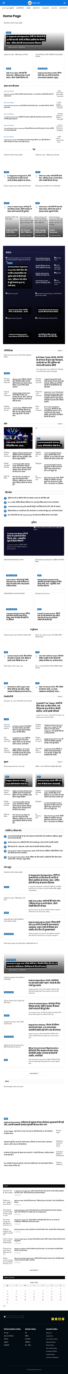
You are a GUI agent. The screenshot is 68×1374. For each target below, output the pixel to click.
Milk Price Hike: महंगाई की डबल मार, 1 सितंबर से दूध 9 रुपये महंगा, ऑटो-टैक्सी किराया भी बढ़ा (18, 75)
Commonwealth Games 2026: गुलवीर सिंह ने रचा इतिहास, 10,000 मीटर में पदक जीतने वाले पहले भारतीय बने (54, 456)
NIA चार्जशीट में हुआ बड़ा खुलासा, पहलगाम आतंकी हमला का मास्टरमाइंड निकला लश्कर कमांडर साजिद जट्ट (28, 1164)
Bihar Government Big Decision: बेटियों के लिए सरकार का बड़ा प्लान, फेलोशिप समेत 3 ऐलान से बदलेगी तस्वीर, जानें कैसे (44, 1052)
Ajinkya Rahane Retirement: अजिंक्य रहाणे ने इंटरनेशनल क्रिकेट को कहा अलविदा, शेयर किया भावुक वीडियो (22, 456)
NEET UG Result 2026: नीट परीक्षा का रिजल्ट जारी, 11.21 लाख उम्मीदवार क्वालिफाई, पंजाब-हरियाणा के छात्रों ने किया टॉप (51, 689)
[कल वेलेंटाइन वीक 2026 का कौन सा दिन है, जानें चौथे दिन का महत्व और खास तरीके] (48, 326)
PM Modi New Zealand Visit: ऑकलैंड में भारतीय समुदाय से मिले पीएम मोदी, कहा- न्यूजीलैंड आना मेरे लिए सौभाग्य (49, 583)
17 (7, 1297)
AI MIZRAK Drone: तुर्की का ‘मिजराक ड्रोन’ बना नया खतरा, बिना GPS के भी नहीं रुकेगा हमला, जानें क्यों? (21, 741)
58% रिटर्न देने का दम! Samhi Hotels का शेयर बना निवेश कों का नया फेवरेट (33, 515)
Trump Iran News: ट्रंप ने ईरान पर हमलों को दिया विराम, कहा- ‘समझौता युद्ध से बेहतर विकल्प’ (17, 537)
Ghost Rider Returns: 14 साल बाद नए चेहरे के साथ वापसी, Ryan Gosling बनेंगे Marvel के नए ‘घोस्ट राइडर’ (43, 259)
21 (43, 1297)
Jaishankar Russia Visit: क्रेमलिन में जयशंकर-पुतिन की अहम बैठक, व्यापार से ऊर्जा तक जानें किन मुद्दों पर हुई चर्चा (28, 118)
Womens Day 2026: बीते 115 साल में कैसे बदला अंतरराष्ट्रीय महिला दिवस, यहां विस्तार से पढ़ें (50, 785)
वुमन (7, 776)
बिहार (6, 1060)
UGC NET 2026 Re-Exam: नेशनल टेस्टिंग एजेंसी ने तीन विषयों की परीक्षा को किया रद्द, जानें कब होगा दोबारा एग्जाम (51, 658)
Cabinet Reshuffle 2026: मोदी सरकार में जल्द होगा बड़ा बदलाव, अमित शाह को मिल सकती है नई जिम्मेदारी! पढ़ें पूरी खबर (54, 383)
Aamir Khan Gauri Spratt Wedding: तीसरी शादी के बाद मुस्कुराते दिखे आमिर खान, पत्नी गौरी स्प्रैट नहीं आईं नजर (44, 282)
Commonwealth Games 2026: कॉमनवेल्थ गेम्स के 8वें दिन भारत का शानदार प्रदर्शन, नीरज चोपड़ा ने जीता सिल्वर (49, 447)
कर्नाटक (8, 32)
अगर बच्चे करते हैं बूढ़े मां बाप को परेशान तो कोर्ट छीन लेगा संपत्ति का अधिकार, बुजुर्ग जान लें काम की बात (35, 837)
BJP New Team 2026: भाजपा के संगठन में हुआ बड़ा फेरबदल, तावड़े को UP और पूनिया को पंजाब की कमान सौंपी (49, 361)
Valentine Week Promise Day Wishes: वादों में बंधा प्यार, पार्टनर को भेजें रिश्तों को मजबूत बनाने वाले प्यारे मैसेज (19, 335)
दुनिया (39, 575)
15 (51, 1294)
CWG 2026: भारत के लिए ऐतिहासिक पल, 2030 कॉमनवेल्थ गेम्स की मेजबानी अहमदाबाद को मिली (18, 447)
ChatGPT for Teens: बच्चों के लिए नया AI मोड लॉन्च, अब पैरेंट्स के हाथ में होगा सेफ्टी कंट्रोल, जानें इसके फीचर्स (49, 707)
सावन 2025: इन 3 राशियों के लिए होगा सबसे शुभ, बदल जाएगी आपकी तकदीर (33, 842)
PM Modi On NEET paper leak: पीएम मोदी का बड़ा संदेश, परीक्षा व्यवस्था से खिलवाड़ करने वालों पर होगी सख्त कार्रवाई (19, 689)
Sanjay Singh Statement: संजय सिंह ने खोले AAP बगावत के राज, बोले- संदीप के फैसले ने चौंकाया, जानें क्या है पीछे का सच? (22, 397)
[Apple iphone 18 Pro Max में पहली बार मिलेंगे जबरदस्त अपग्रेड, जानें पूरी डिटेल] (39, 739)
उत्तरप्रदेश (7, 203)
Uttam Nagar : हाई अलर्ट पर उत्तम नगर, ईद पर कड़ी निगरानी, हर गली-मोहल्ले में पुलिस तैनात (28, 1132)
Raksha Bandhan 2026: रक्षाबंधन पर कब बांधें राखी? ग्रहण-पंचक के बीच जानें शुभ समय (44, 983)
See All (60, 350)
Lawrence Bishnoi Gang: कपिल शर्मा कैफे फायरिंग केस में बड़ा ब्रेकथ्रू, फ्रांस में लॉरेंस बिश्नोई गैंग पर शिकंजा (18, 617)
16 (60, 1294)
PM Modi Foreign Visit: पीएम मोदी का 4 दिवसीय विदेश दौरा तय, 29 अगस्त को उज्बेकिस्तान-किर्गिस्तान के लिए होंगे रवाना (32, 964)
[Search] (64, 3)
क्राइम (6, 1118)
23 (60, 1297)
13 (34, 1294)
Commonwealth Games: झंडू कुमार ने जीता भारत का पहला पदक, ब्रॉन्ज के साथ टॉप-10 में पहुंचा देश (53, 468)
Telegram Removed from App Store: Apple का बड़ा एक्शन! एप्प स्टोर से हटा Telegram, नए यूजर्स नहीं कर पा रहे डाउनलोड (54, 729)
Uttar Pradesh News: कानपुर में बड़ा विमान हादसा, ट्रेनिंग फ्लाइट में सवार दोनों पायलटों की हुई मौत (19, 209)
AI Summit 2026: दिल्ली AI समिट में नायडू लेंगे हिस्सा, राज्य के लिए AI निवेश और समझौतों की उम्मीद (53, 752)
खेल (7, 438)
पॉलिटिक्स (7, 373)
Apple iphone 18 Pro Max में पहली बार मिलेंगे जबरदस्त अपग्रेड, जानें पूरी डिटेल (53, 741)
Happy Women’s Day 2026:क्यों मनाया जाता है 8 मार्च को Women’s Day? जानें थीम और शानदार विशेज (18, 785)
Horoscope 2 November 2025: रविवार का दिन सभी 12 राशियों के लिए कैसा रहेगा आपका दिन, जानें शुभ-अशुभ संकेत (35, 858)
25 (16, 1300)
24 (7, 1300)
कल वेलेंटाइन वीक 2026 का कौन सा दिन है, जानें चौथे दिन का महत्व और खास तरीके (48, 335)
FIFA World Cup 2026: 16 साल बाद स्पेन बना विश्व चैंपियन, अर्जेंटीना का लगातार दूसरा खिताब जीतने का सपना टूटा (22, 480)
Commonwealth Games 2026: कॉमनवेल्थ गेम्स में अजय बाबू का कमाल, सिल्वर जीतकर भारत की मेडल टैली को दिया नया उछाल (21, 468)
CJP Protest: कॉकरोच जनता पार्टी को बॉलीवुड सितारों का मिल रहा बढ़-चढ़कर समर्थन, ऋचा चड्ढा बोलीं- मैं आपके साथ (22, 412)
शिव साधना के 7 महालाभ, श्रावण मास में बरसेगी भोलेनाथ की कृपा (29, 847)
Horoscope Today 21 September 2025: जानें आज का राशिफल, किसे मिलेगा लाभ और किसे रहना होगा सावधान (35, 852)
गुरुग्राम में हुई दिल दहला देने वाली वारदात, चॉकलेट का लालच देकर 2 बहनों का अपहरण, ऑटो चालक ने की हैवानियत (28, 1143)
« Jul (4, 1306)
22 (51, 1297)
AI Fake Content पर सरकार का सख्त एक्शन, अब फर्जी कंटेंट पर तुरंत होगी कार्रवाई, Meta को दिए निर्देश (21, 729)
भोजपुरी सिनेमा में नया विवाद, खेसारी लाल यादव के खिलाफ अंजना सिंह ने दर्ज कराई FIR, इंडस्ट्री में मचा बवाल (43, 267)
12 (25, 1294)
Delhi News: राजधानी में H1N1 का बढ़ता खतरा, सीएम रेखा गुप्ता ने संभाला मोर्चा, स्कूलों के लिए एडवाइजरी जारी (50, 209)
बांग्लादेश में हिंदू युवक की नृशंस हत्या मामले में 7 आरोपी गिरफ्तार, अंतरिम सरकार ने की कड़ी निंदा (29, 1154)
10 (7, 1294)
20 (34, 1297)
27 (34, 1300)
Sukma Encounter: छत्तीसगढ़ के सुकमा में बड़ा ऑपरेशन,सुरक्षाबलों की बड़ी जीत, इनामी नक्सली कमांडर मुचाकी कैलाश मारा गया (34, 1123)
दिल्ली (37, 203)
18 (16, 1297)
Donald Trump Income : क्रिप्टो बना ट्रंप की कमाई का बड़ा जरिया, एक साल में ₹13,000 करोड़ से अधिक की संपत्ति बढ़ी (48, 617)
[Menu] (4, 3)
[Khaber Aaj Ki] (34, 3)
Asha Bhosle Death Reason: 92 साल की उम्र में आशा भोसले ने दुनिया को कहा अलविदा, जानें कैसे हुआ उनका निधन (48, 311)
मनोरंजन (10, 263)
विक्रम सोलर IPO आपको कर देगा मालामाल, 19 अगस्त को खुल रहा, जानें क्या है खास (35, 511)
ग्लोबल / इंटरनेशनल (11, 575)
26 (25, 1300)
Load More (33, 1073)
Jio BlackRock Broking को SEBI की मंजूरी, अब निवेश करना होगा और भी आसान (34, 507)
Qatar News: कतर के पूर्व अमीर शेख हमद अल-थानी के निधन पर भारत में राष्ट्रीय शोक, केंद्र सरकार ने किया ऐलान (17, 583)
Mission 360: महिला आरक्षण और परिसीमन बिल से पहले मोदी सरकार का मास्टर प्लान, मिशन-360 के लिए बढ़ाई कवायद (22, 383)
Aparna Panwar (12, 47)
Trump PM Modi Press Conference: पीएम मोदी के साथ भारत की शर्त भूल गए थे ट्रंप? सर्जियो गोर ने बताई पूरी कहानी (29, 129)
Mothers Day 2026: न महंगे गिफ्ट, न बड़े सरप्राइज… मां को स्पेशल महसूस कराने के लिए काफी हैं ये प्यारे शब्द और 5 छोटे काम (18, 311)
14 (43, 1294)
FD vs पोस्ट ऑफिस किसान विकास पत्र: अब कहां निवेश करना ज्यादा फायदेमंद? (33, 502)
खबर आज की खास (42, 68)
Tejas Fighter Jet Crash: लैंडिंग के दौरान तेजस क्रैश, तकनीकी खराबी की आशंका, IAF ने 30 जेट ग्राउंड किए (21, 752)
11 (16, 1294)
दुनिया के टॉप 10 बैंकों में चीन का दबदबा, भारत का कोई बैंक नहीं (28, 498)
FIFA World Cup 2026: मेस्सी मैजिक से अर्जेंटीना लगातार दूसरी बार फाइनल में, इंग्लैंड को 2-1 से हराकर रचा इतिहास (53, 480)
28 (43, 1300)
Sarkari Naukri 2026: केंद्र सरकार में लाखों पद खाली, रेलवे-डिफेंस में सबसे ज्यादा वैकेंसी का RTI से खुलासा (19, 658)
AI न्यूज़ (6, 719)
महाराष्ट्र (8, 68)
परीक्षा (6, 652)
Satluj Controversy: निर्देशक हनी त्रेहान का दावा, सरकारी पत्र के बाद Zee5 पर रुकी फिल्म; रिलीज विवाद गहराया (43, 274)
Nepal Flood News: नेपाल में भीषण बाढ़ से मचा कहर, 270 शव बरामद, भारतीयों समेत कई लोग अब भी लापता (29, 95)
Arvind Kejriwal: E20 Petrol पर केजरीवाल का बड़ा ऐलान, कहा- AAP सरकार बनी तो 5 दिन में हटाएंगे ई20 (29, 106)
